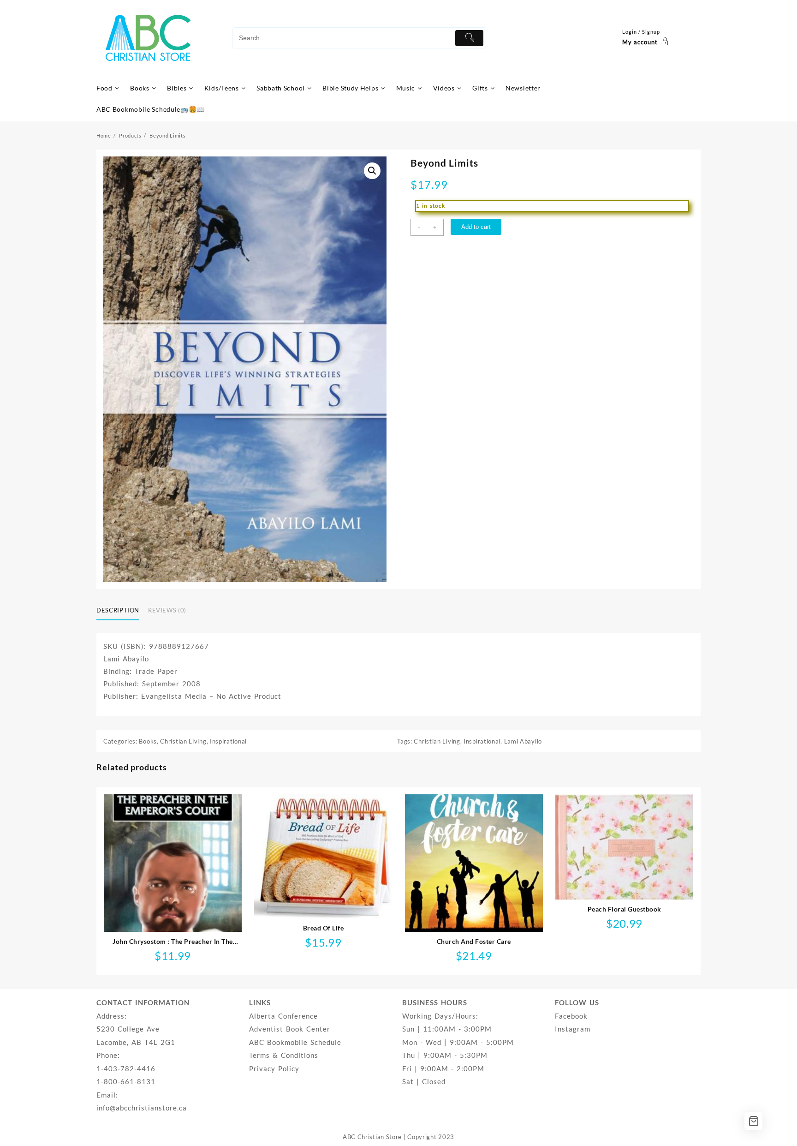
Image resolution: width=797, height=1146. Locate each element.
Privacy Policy (274, 1068)
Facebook (571, 1016)
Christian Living (183, 741)
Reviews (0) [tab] (167, 610)
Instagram (572, 1029)
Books (148, 741)
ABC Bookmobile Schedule (295, 1042)
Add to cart (476, 226)
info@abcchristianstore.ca (141, 1108)
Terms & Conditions (283, 1055)
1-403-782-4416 (125, 1068)
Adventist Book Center (289, 1029)
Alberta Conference (283, 1016)
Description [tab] (117, 610)
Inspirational (228, 741)
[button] (372, 170)
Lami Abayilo (523, 741)
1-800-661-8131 (125, 1081)
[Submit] (469, 38)
